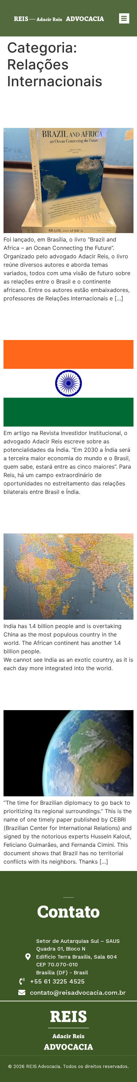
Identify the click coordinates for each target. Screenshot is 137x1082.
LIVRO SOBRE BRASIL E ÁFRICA (66, 108)
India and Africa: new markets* (59, 514)
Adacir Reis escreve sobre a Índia (56, 320)
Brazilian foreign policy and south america (64, 690)
